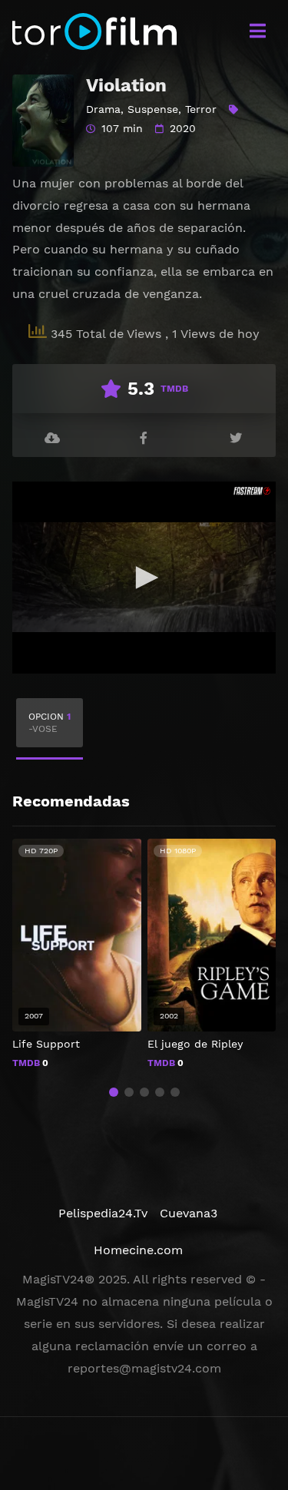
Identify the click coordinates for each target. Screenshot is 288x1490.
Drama (103, 109)
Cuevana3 (188, 1213)
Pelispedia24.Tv (102, 1213)
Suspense (152, 109)
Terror (201, 109)
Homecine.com (138, 1250)
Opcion (49, 722)
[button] (113, 1092)
